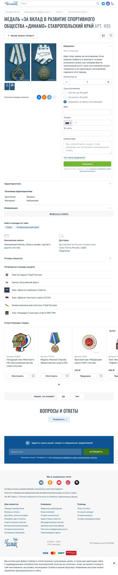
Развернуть (59, 419)
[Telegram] (49, 97)
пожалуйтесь (40, 489)
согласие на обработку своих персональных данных (75, 457)
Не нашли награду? (85, 512)
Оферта (14, 497)
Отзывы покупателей (50, 515)
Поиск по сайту (83, 508)
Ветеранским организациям (16, 526)
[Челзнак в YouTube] (59, 483)
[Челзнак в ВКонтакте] (41, 483)
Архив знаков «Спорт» (22, 35)
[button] (58, 3)
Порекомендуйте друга (50, 532)
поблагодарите (56, 489)
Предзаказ (68, 46)
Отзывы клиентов (13, 258)
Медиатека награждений (51, 508)
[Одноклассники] (44, 97)
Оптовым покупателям (14, 529)
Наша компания (47, 512)
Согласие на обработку (48, 497)
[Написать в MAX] (108, 4)
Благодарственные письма (52, 522)
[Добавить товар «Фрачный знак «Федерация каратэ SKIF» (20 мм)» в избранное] (101, 376)
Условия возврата (85, 515)
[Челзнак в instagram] (68, 483)
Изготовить (17, 376)
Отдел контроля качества (15, 522)
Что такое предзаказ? (74, 157)
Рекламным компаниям (14, 532)
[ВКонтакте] (39, 97)
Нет (77, 396)
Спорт (9, 227)
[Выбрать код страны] (68, 123)
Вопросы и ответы (12, 512)
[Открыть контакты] (113, 4)
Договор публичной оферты (52, 526)
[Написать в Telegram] (103, 4)
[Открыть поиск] (98, 3)
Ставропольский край (27, 227)
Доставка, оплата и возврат (16, 515)
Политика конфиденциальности (54, 529)
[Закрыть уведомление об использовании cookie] (114, 563)
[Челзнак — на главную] (11, 3)
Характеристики (12, 183)
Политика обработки (28, 497)
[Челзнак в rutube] (77, 483)
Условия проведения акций (88, 519)
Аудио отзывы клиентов (51, 519)
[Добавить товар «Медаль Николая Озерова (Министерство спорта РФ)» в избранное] (67, 376)
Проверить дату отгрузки (15, 519)
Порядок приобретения (14, 508)
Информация (11, 208)
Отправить (96, 452)
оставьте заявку (70, 493)
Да (63, 396)
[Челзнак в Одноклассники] (50, 483)
